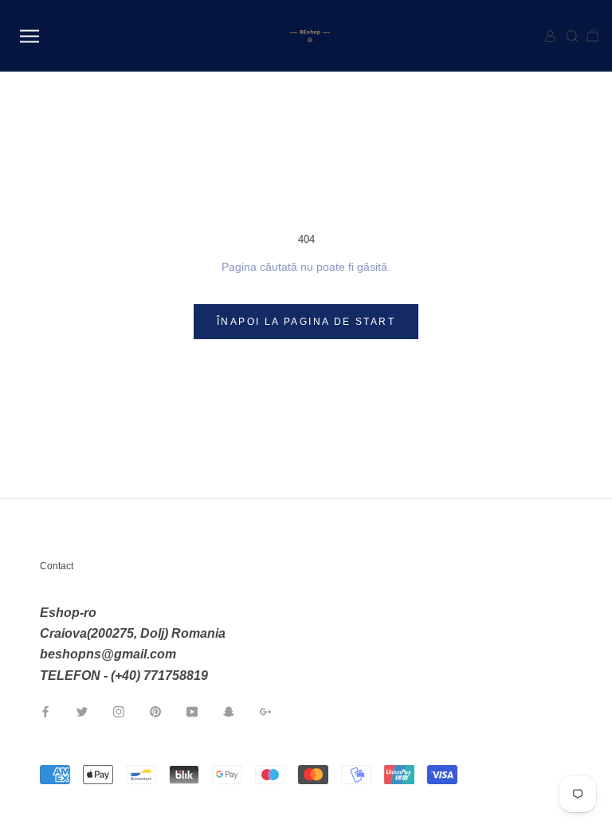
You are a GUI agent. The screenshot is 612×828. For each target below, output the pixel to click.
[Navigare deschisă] (29, 36)
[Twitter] (82, 711)
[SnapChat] (228, 711)
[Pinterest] (155, 711)
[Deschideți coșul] (586, 36)
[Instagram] (118, 711)
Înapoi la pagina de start (306, 321)
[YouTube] (192, 711)
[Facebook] (45, 711)
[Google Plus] (265, 711)
